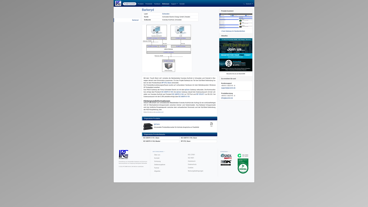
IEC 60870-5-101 (184, 96)
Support (173, 4)
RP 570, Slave (166, 83)
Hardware (157, 4)
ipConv (187, 90)
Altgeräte (157, 171)
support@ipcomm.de (228, 88)
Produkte (141, 4)
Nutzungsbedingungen (195, 171)
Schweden (165, 14)
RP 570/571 (200, 94)
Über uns (157, 155)
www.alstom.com (159, 112)
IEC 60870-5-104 (167, 92)
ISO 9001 (191, 158)
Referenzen (165, 4)
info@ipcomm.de (227, 98)
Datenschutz (192, 164)
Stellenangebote (159, 165)
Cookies (190, 168)
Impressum (192, 161)
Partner (156, 168)
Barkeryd (135, 20)
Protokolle (148, 4)
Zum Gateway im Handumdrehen (233, 31)
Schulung (157, 161)
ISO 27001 (191, 155)
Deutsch (248, 4)
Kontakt (182, 4)
